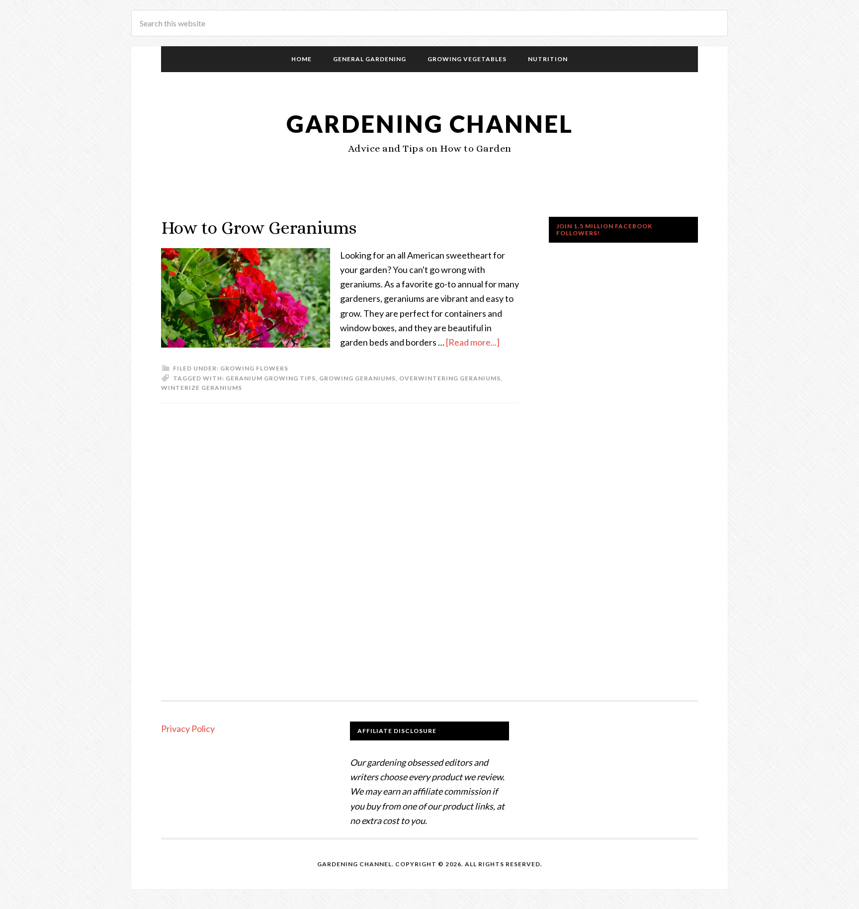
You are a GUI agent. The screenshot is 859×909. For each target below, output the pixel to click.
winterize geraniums (201, 387)
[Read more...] (473, 342)
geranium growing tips (271, 378)
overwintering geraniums (450, 378)
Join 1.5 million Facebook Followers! (604, 229)
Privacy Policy (188, 728)
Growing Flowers (254, 368)
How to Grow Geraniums (258, 227)
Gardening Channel (429, 123)
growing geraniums (357, 378)
